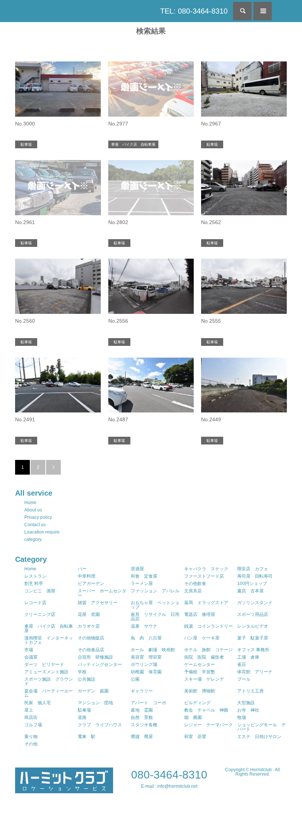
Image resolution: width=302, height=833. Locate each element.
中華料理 (86, 576)
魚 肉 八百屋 (146, 638)
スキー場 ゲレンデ (204, 679)
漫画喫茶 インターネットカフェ (48, 640)
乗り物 (31, 736)
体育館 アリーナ (255, 671)
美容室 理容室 (146, 657)
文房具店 (193, 590)
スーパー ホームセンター (102, 593)
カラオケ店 (89, 626)
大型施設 (246, 702)
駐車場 (84, 710)
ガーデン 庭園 (93, 691)
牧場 (241, 717)
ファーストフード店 (204, 576)
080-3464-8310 (169, 775)
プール (243, 679)
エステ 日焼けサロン (259, 736)
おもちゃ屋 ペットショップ (155, 605)
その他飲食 (195, 583)
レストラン (35, 576)
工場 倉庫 (248, 657)
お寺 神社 (248, 710)
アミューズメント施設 (46, 671)
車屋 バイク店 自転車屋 (48, 628)
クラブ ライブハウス (100, 724)
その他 (31, 744)
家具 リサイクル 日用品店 (155, 616)
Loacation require (42, 532)
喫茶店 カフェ (252, 568)
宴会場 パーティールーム (48, 693)
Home (30, 502)
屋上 (28, 710)
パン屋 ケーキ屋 (202, 638)
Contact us (35, 524)
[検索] (242, 11)
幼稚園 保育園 (146, 671)
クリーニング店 (39, 614)
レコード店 (35, 602)
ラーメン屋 (142, 583)
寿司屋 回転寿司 (255, 576)
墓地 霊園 (142, 710)
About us (33, 510)
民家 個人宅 (37, 702)
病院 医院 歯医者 (204, 657)
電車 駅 (86, 736)
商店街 (31, 717)
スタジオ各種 (144, 724)
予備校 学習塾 (199, 671)
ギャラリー (142, 691)
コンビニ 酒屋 (39, 590)
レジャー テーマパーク (208, 724)
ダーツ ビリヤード (44, 664)
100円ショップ (252, 583)
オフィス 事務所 (253, 649)
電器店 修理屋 (199, 614)
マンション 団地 (95, 702)
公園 (135, 679)
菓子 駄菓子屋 (252, 638)
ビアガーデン (91, 583)
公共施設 (86, 679)
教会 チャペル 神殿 (206, 710)
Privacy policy (38, 517)
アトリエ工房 (250, 691)
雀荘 (241, 664)
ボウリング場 (144, 664)
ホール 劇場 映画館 (153, 649)
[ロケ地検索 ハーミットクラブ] (64, 789)
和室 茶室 (195, 736)
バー (82, 568)
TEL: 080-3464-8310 (194, 11)
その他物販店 (91, 638)
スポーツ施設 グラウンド (48, 681)
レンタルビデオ (252, 626)
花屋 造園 (89, 614)
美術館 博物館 (199, 691)
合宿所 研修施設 (95, 657)
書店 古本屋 (250, 590)
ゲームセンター (199, 664)
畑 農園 (193, 717)
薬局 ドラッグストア (206, 602)
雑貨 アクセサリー (97, 602)
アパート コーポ (148, 702)
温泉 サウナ (144, 626)
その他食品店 (91, 649)
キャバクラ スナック (206, 568)
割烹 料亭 (33, 583)
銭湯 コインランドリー (208, 626)
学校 (82, 671)
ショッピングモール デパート (261, 727)
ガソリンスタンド (255, 602)
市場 (28, 649)
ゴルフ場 (33, 724)
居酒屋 (137, 568)
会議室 (31, 657)
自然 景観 (142, 717)
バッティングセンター (100, 664)
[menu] (262, 11)
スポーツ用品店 (252, 614)
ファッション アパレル (155, 590)
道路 (82, 717)
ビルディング (197, 702)
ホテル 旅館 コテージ (208, 649)
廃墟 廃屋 (142, 736)
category (33, 539)
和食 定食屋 (144, 576)
